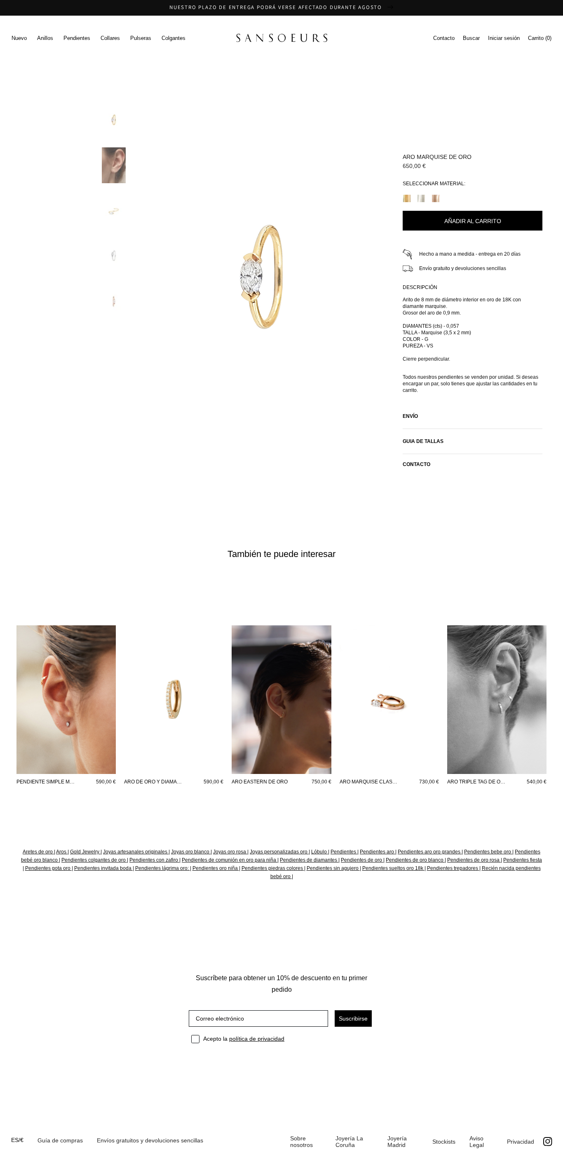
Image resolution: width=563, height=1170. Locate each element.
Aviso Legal (476, 1141)
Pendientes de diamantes (309, 860)
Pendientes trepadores (453, 868)
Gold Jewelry (85, 852)
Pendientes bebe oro (488, 852)
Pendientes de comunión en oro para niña (229, 860)
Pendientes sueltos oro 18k (393, 868)
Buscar (471, 38)
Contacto (444, 38)
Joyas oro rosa (230, 852)
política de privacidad (256, 1038)
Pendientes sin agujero (333, 868)
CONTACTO (416, 464)
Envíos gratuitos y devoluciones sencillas (150, 1140)
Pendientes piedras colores (273, 868)
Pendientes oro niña (215, 868)
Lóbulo (319, 852)
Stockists (443, 1141)
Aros (62, 852)
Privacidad (520, 1141)
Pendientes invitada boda (103, 868)
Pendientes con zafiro (154, 860)
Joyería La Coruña (349, 1141)
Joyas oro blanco (191, 852)
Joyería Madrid (397, 1141)
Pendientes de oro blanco (415, 860)
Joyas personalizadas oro (279, 852)
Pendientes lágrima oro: (162, 868)
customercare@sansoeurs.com (223, 95)
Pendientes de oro (362, 860)
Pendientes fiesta (522, 860)
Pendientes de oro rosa (474, 860)
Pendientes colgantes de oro (94, 860)
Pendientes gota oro (48, 868)
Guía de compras (60, 1140)
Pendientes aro (377, 852)
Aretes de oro (38, 852)
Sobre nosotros (301, 1141)
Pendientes (344, 852)
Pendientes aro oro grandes (430, 852)
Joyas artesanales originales (136, 852)
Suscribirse (353, 1018)
